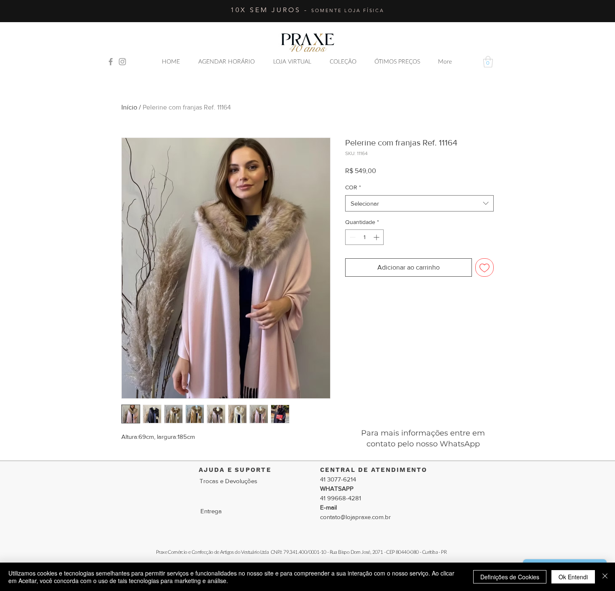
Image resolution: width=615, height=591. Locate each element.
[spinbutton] (364, 237)
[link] (488, 61)
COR (353, 187)
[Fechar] (605, 576)
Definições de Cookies (509, 577)
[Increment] (377, 237)
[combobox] (419, 203)
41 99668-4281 (340, 498)
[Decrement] (351, 237)
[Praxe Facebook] (110, 61)
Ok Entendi (573, 577)
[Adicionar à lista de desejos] (484, 267)
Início (129, 107)
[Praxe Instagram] (122, 61)
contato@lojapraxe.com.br (355, 516)
